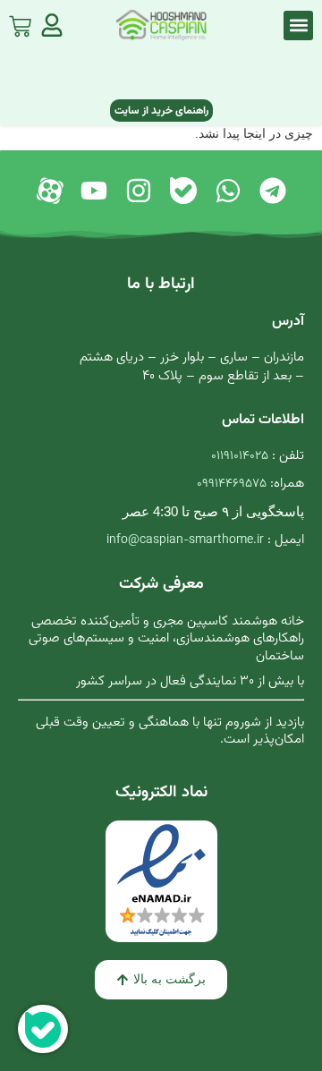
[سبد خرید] (20, 22)
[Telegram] (272, 190)
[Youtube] (93, 190)
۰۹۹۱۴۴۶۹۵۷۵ (232, 484)
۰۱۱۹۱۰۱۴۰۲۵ (239, 456)
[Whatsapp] (228, 190)
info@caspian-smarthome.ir (185, 540)
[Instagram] (138, 190)
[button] (298, 25)
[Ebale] (183, 190)
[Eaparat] (49, 190)
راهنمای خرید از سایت (161, 111)
